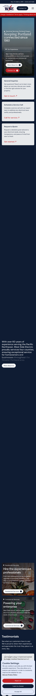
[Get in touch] (18, 88)
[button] (32, 8)
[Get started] (18, 134)
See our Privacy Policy (9, 675)
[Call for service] (18, 111)
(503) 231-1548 (29, 2)
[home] (8, 8)
